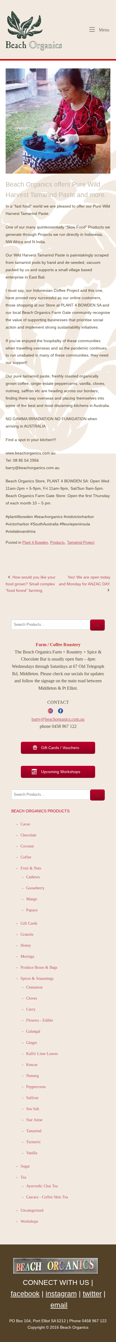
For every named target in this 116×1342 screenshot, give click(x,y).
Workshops (29, 1221)
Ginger (31, 1042)
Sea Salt (32, 1108)
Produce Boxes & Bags (39, 967)
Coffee (26, 857)
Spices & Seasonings (37, 978)
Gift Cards (29, 923)
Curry (30, 1009)
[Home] (36, 29)
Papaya (31, 910)
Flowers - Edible (39, 1020)
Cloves (31, 998)
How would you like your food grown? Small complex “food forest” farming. (30, 583)
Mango (31, 899)
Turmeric (33, 1142)
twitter (92, 1294)
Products (57, 542)
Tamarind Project (81, 542)
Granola (27, 934)
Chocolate (28, 835)
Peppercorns (36, 1086)
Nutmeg (32, 1075)
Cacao (25, 824)
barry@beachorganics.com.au (58, 719)
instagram (61, 1294)
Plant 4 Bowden (35, 542)
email (59, 1305)
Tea (23, 1177)
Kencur (32, 1064)
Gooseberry (35, 888)
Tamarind (33, 1131)
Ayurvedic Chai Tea (42, 1186)
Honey (26, 945)
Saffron (32, 1097)
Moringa (27, 956)
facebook (25, 1294)
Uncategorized (32, 1210)
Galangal (33, 1031)
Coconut (27, 846)
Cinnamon (34, 987)
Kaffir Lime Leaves (42, 1053)
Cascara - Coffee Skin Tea (47, 1197)
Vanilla (31, 1153)
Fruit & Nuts (31, 868)
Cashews (33, 877)
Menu (103, 30)
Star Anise (34, 1119)
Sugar (25, 1166)
